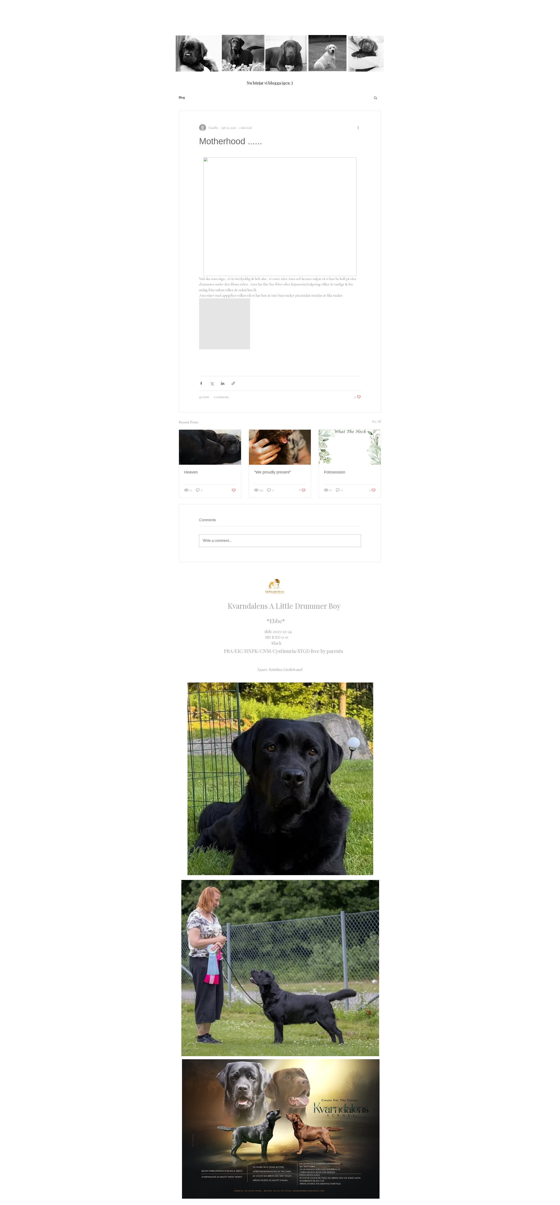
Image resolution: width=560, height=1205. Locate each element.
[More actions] (358, 127)
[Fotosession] (350, 447)
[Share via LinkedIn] (222, 383)
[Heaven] (210, 447)
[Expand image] (224, 323)
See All (376, 421)
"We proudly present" (272, 472)
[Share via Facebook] (201, 383)
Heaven (191, 472)
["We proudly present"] (280, 447)
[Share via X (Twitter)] (212, 383)
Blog (182, 97)
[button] (375, 97)
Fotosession (334, 472)
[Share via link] (233, 383)
